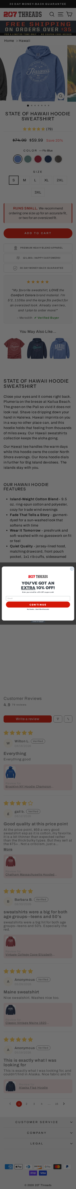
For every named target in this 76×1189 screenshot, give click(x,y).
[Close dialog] (71, 568)
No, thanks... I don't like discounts (38, 609)
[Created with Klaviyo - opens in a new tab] (38, 621)
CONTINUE (38, 604)
